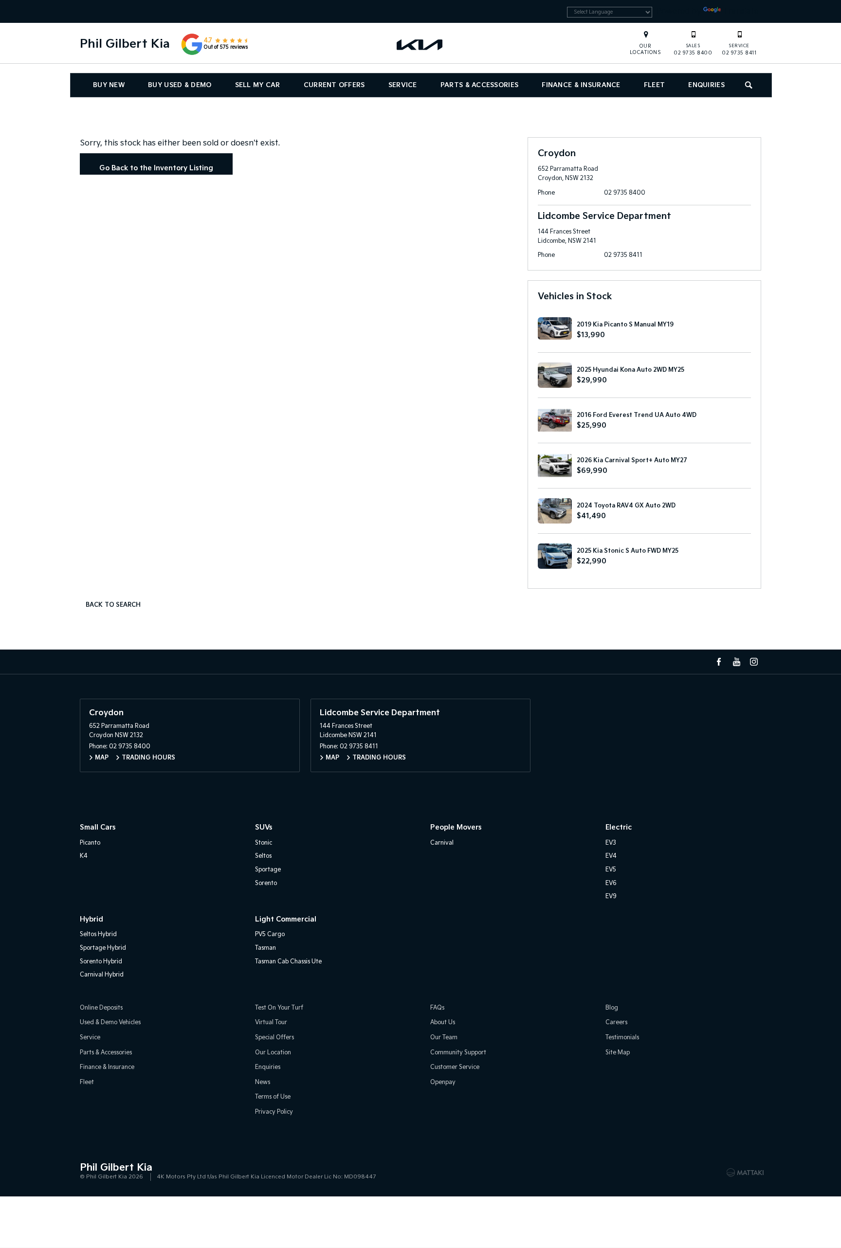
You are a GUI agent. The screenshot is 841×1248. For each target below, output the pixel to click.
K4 (84, 856)
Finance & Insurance (581, 85)
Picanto (90, 843)
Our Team (443, 1037)
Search (749, 85)
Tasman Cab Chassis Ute (288, 961)
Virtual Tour (271, 1022)
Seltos (263, 856)
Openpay (443, 1082)
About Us (442, 1022)
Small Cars (97, 827)
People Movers (455, 827)
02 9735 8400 (693, 49)
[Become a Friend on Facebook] (719, 661)
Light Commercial (285, 919)
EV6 (611, 883)
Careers (616, 1022)
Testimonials (622, 1037)
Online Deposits (101, 1008)
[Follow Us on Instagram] (754, 661)
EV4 (611, 856)
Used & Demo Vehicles (110, 1022)
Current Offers (334, 85)
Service (402, 85)
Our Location (273, 1052)
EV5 (610, 869)
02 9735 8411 (739, 49)
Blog (611, 1008)
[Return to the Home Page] (89, 1171)
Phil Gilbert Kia (125, 44)
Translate (741, 11)
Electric (618, 827)
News (262, 1082)
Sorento (266, 883)
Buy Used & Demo (179, 85)
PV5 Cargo (270, 934)
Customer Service (454, 1067)
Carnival (442, 843)
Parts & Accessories (479, 85)
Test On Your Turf (279, 1008)
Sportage (268, 869)
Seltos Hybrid (98, 934)
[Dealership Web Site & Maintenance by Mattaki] (745, 1172)
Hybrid (91, 919)
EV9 (611, 896)
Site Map (617, 1052)
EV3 (610, 843)
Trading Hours (148, 757)
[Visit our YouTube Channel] (736, 661)
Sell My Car (257, 85)
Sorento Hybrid (101, 961)
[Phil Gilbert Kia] (420, 44)
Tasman (265, 948)
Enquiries (706, 85)
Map (102, 757)
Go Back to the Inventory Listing (156, 168)
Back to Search (113, 605)
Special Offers (274, 1037)
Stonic (263, 843)
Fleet (654, 85)
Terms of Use (273, 1097)
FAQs (437, 1008)
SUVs (263, 827)
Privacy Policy (274, 1112)
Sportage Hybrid (103, 948)
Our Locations (645, 49)
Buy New (109, 85)
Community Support (458, 1052)
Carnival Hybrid (102, 974)
